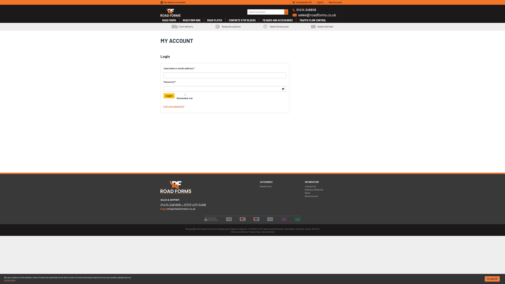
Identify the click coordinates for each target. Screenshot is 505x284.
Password (175, 81)
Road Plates (214, 20)
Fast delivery (186, 26)
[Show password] (283, 88)
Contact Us (310, 186)
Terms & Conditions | (239, 232)
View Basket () (304, 2)
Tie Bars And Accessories (277, 20)
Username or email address (184, 68)
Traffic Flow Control (312, 20)
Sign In (320, 2)
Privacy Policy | (255, 232)
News (307, 192)
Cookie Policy (9, 280)
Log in (169, 95)
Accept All (492, 278)
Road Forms (169, 20)
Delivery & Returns (314, 189)
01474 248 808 (170, 205)
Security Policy (268, 232)
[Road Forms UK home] (201, 12)
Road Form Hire (192, 20)
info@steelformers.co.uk (181, 209)
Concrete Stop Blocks (242, 20)
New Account (335, 2)
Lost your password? (173, 106)
